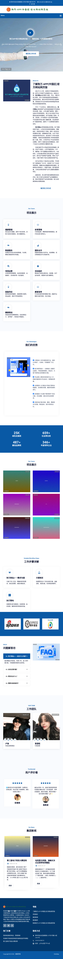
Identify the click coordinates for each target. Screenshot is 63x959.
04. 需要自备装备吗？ (12, 683)
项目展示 (35, 914)
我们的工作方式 (31, 54)
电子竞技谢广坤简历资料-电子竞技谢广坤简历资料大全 (46, 531)
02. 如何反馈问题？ (12, 669)
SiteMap (56, 954)
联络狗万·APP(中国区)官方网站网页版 (44, 923)
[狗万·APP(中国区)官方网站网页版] (31, 9)
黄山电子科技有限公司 (16, 484)
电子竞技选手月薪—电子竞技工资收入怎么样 (17, 531)
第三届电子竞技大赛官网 (10, 941)
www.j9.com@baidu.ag (45, 2)
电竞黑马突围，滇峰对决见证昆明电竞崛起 (11, 861)
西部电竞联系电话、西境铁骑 (46, 484)
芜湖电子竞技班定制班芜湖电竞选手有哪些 (17, 508)
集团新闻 (35, 917)
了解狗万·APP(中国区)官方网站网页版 (44, 911)
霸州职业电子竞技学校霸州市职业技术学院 (40, 861)
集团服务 (35, 920)
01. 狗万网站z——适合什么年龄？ (16, 656)
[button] (61, 45)
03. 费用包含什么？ (12, 676)
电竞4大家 (46, 508)
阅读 (4, 884)
